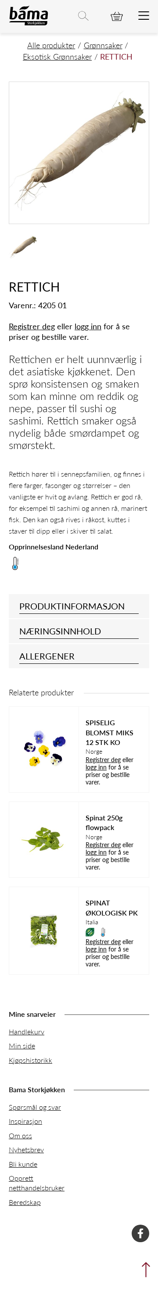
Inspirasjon (25, 1121)
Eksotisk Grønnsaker (57, 56)
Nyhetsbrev (26, 1149)
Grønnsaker (103, 44)
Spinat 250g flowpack (104, 822)
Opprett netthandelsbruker (37, 1183)
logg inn (88, 326)
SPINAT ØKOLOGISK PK (112, 907)
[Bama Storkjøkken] (28, 23)
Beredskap (25, 1202)
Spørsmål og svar (35, 1107)
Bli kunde (23, 1164)
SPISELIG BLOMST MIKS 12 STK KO (109, 732)
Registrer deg (32, 326)
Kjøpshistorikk (30, 1060)
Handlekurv (26, 1031)
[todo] (143, 16)
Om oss (20, 1135)
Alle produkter (51, 44)
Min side (22, 1045)
